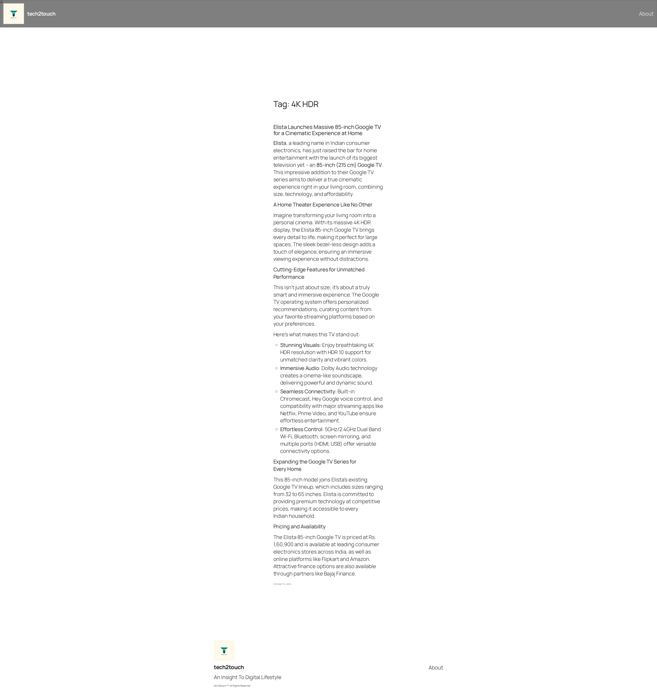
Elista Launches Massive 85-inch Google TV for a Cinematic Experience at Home (327, 130)
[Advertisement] (328, 63)
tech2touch (41, 13)
